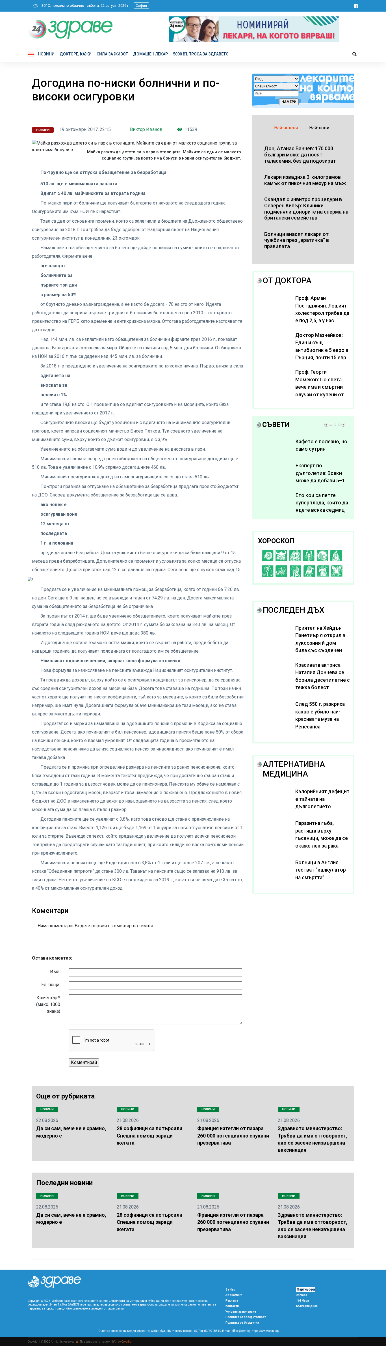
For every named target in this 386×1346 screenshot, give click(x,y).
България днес (307, 1306)
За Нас (230, 1289)
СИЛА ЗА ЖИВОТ (112, 54)
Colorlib (126, 1341)
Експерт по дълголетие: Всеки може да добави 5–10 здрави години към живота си (322, 480)
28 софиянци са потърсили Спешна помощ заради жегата (149, 1135)
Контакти (232, 1306)
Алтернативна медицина (294, 769)
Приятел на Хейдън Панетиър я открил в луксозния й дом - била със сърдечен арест (320, 643)
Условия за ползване (240, 1311)
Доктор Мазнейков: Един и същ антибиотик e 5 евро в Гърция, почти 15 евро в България (322, 350)
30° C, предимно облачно (61, 5)
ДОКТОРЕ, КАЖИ (76, 54)
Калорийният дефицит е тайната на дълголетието (322, 799)
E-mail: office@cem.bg (236, 1330)
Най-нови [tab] (319, 127)
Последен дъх (293, 610)
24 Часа (301, 1294)
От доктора (287, 280)
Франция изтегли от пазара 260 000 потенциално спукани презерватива (233, 1135)
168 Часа (302, 1300)
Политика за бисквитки (242, 1322)
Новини (46, 54)
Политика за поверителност (245, 1317)
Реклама (231, 1300)
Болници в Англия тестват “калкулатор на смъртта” (320, 870)
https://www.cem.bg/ (265, 1330)
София (141, 5)
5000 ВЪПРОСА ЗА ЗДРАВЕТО (201, 54)
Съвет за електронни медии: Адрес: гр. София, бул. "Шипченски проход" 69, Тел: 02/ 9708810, (160, 1330)
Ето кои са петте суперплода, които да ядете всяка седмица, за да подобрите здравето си (322, 510)
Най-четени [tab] (286, 127)
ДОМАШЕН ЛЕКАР (150, 54)
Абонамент (233, 1294)
